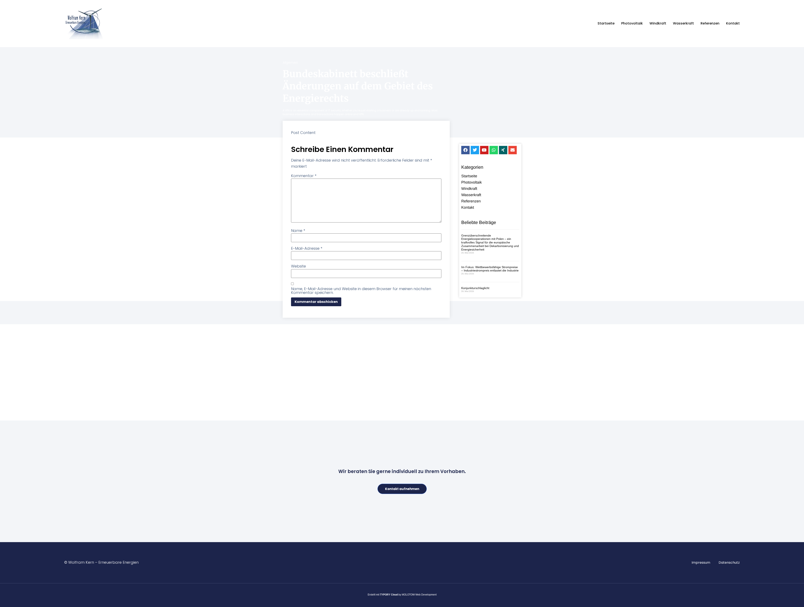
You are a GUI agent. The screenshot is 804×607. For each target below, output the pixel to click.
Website (298, 266)
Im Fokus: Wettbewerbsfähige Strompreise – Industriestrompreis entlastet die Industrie (490, 268)
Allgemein (290, 62)
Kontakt (733, 23)
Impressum (701, 562)
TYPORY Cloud (389, 594)
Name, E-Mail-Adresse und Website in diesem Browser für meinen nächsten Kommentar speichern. (361, 290)
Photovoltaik (632, 23)
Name (298, 231)
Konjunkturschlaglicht (475, 288)
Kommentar (303, 176)
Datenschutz (729, 562)
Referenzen (710, 23)
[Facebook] (465, 150)
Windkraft (657, 23)
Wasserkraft (683, 23)
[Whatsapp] (494, 150)
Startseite (606, 23)
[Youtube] (484, 150)
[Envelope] (512, 150)
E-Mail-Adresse (306, 248)
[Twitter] (475, 150)
